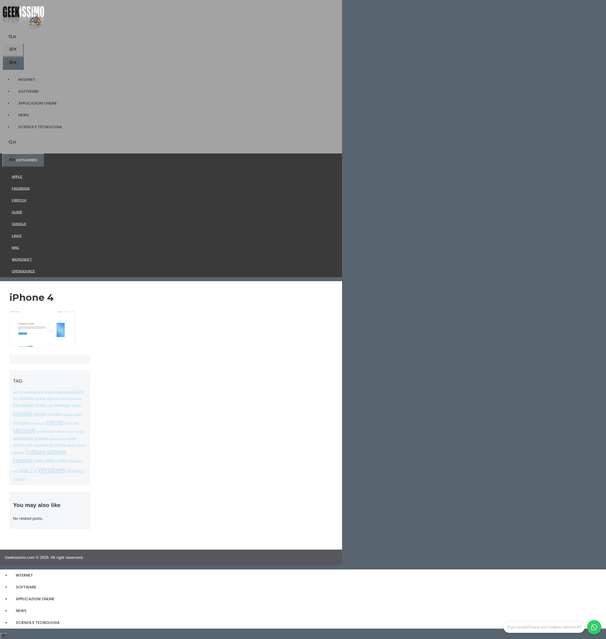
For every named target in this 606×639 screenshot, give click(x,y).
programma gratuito (30, 438)
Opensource (23, 271)
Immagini (21, 422)
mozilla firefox (46, 431)
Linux (17, 236)
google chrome (48, 414)
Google (19, 224)
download (53, 398)
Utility (50, 460)
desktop (40, 398)
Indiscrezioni (37, 423)
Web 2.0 (28, 470)
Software (28, 91)
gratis (77, 414)
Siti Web (71, 445)
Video (62, 460)
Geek (76, 405)
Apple (17, 177)
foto (50, 405)
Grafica (68, 414)
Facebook (21, 188)
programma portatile (62, 438)
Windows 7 (76, 471)
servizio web (22, 445)
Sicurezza (57, 445)
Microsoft (22, 259)
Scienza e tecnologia (40, 127)
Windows (52, 470)
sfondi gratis (41, 445)
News (23, 115)
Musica (61, 431)
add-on (18, 392)
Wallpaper (75, 461)
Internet (26, 79)
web (15, 471)
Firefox (19, 200)
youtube (19, 479)
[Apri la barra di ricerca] (12, 37)
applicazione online (39, 392)
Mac (15, 247)
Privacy (79, 431)
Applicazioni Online (37, 103)
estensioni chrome (71, 398)
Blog (16, 398)
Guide (17, 212)
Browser (27, 398)
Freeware (62, 405)
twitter (38, 461)
